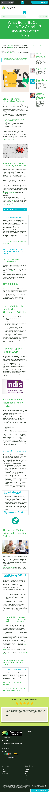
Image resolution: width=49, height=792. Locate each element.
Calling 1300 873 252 (14, 203)
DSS (14, 52)
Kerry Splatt (11, 47)
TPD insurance (14, 270)
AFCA (7, 52)
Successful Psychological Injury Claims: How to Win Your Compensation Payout (41, 96)
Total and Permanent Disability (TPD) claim (15, 119)
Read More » (39, 65)
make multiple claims (10, 200)
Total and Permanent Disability (18, 43)
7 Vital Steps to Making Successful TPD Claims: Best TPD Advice (41, 56)
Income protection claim (10, 120)
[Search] (25, 16)
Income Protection (5, 43)
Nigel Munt (10, 45)
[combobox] (12, 16)
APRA (11, 52)
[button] (22, 2)
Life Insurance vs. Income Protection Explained (41, 81)
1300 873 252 (11, 139)
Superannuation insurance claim (12, 122)
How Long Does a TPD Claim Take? (41, 69)
